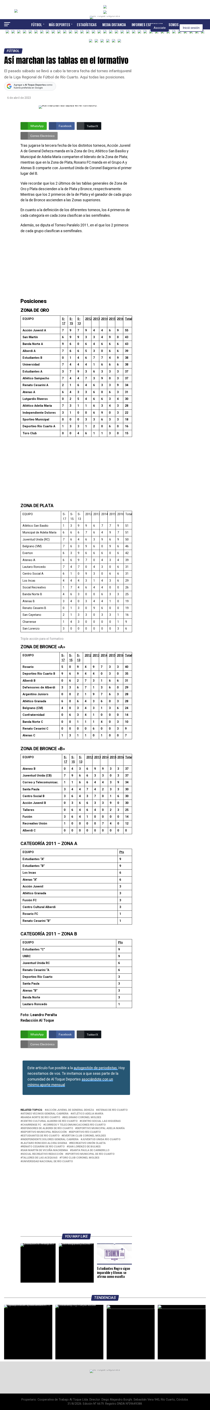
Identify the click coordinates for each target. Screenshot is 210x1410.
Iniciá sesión (191, 28)
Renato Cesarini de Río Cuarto (43, 1146)
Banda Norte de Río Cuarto (41, 1117)
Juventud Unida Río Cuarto (101, 1139)
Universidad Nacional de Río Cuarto (47, 1161)
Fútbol (36, 24)
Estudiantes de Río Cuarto (40, 1135)
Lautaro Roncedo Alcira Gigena (44, 1143)
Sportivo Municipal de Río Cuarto (90, 1154)
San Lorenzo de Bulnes (84, 1146)
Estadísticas (87, 24)
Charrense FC (31, 1125)
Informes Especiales (147, 24)
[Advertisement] (76, 267)
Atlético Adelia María (87, 1113)
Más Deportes (59, 24)
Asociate (160, 28)
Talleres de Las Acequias (39, 1157)
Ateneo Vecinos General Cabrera (45, 1113)
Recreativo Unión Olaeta (88, 1143)
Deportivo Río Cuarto (85, 1132)
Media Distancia (114, 24)
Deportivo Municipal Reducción (44, 1132)
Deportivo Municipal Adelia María (101, 1128)
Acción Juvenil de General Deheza (70, 1110)
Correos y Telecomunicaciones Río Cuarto (75, 1125)
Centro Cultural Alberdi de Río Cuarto (50, 1121)
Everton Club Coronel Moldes (84, 1135)
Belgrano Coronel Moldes (82, 1117)
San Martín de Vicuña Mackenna (45, 1150)
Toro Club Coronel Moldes (80, 1157)
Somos (174, 24)
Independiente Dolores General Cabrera (50, 1139)
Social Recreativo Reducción (42, 1154)
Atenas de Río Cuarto (113, 1110)
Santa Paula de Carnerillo (90, 1150)
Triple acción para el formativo (42, 639)
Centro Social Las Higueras (101, 1121)
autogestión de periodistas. (96, 1068)
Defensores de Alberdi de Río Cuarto (47, 1128)
